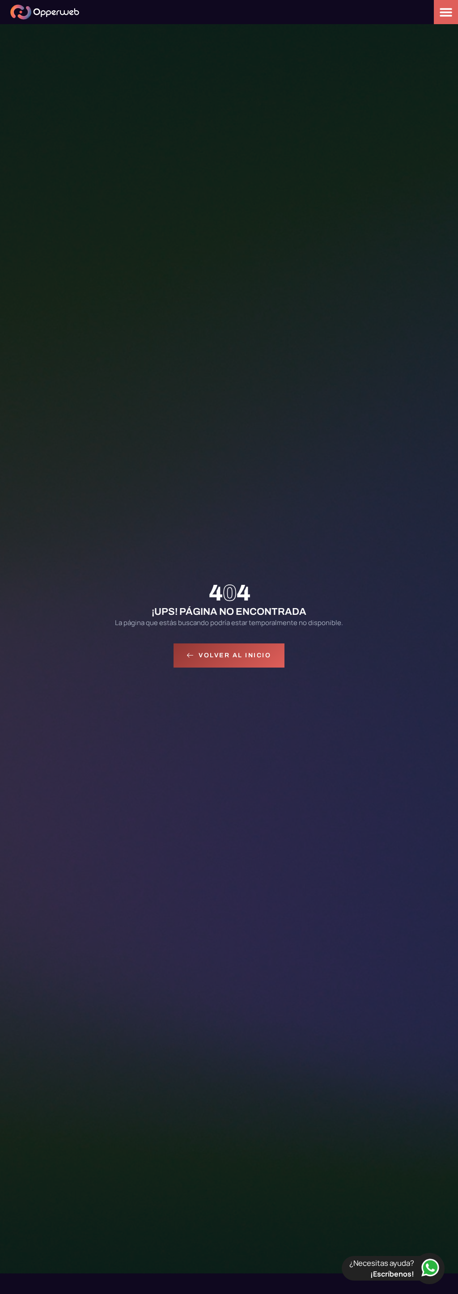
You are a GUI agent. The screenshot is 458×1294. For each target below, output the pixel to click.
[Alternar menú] (446, 12)
